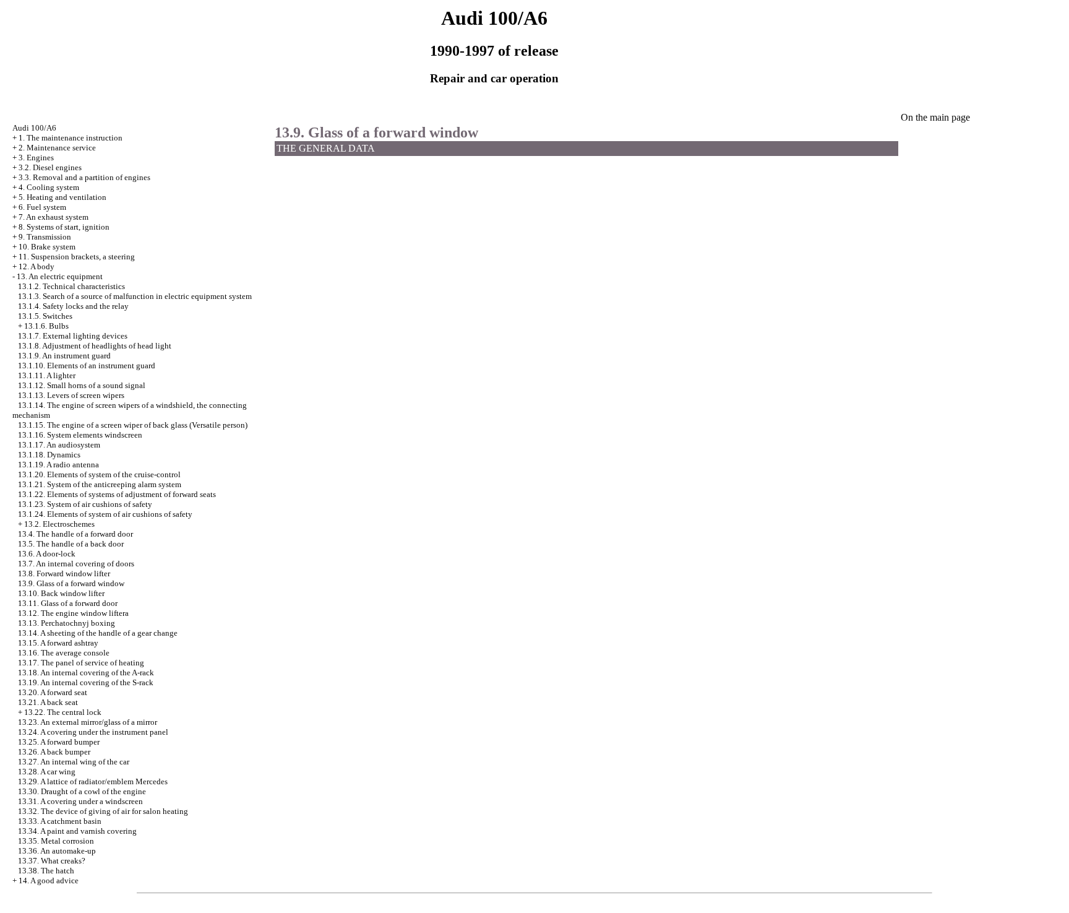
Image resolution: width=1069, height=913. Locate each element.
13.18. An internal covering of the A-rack (86, 672)
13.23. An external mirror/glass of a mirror (87, 722)
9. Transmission (45, 236)
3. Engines (36, 157)
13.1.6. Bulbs (46, 326)
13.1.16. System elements (80, 434)
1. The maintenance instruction (70, 137)
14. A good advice (49, 880)
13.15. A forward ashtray (58, 642)
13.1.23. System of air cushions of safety (85, 504)
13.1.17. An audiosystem (59, 444)
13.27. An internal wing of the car (73, 761)
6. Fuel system (42, 207)
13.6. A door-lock (46, 553)
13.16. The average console (63, 652)
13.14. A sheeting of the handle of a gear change (98, 633)
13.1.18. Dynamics (49, 454)
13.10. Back (61, 593)
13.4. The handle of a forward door (75, 534)
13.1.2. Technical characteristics (71, 286)
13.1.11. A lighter (46, 375)
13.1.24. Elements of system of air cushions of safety (105, 514)
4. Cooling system (49, 187)
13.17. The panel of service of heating (81, 662)
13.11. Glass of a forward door (68, 603)
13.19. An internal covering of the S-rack (85, 682)
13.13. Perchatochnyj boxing (66, 623)
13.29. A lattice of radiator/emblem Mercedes (93, 781)
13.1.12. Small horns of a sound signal (81, 385)
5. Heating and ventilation (62, 197)
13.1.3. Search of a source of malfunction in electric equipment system (135, 296)
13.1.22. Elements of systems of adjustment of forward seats (117, 494)
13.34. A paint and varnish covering (77, 831)
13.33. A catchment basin (59, 821)
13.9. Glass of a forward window (71, 583)
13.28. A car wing (46, 771)
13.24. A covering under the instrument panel (93, 732)
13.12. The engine (73, 613)
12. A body (36, 266)
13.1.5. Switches (45, 316)
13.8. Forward (64, 573)
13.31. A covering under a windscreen (80, 801)
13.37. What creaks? (51, 860)
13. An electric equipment (60, 276)
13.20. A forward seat (52, 692)
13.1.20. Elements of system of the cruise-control (99, 474)
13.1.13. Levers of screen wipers (71, 395)
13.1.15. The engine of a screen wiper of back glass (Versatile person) (132, 425)
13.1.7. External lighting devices (72, 335)
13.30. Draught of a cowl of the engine (82, 791)
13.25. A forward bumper (59, 741)
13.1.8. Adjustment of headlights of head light (94, 345)
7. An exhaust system (53, 217)
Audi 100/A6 (34, 127)
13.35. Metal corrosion (56, 841)
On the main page (935, 117)
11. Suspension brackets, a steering (77, 256)
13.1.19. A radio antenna (58, 464)
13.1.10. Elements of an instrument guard (86, 365)
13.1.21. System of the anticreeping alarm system (99, 484)
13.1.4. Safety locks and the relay (73, 306)
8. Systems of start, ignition (64, 226)
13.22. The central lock (62, 712)
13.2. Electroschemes (59, 524)
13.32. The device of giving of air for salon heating (103, 811)
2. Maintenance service (57, 147)
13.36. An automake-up (57, 850)
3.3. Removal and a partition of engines (84, 177)
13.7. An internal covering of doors (76, 563)
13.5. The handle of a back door (71, 543)
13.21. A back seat (48, 702)
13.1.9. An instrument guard (64, 355)
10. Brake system (47, 246)
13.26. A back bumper (54, 751)
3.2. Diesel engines (50, 167)
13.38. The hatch (46, 870)
